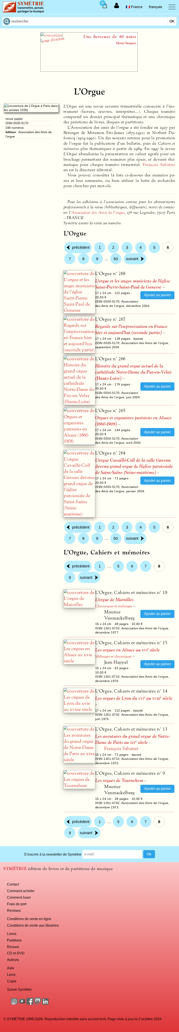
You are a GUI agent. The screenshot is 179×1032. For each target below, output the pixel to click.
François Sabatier (159, 164)
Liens (11, 974)
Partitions (14, 940)
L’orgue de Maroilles (114, 600)
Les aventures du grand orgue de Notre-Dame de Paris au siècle (132, 739)
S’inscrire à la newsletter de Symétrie (52, 854)
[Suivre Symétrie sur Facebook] (29, 1003)
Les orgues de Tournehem (119, 780)
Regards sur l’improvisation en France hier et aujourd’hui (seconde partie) (131, 330)
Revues (13, 947)
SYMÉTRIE (15, 868)
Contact (13, 884)
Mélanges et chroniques (113, 656)
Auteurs (13, 960)
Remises (14, 910)
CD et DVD (15, 953)
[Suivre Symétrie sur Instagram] (14, 1003)
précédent (81, 247)
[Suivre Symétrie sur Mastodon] (37, 1003)
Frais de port (16, 904)
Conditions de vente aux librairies (33, 925)
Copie (11, 981)
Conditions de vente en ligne (29, 919)
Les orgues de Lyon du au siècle (133, 698)
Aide (10, 968)
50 (116, 259)
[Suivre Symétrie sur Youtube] (22, 1003)
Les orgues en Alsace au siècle (127, 650)
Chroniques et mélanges (113, 606)
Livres (11, 934)
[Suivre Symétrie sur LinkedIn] (45, 1003)
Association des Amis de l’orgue (97, 212)
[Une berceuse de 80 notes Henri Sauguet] (89, 70)
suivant (132, 259)
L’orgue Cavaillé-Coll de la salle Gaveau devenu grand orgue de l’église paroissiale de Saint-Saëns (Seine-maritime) (134, 466)
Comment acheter (20, 891)
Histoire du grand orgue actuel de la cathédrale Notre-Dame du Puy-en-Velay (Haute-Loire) (133, 372)
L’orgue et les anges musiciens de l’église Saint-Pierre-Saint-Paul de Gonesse (132, 284)
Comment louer (19, 897)
